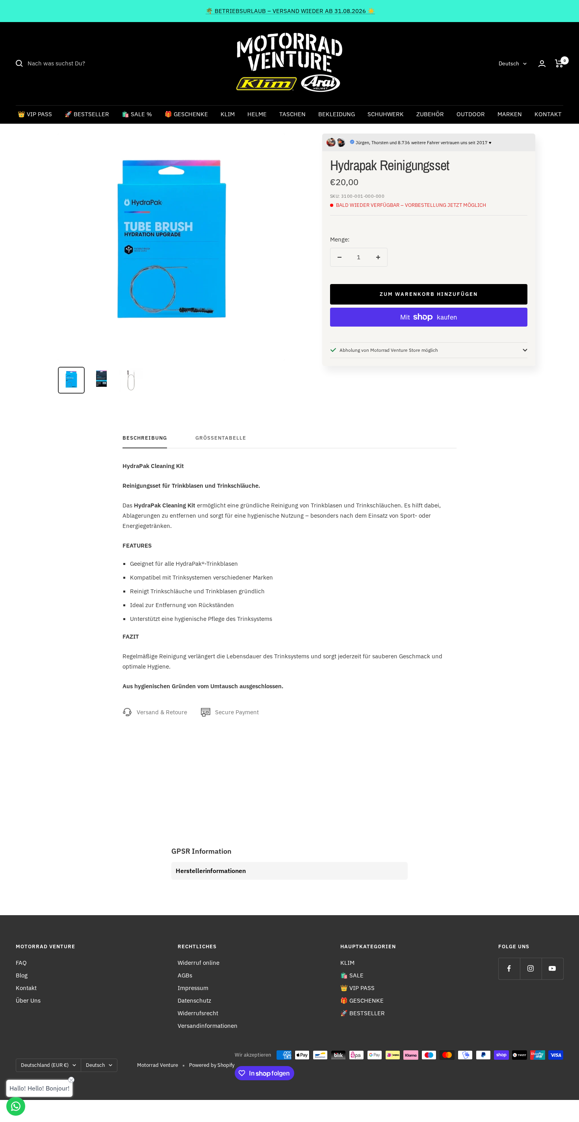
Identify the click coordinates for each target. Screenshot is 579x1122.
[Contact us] (15, 1106)
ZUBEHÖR (430, 114)
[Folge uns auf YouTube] (552, 968)
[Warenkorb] (559, 63)
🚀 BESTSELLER (87, 114)
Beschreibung (144, 438)
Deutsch (509, 63)
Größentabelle (220, 438)
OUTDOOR (471, 114)
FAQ (21, 962)
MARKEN (509, 114)
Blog (22, 975)
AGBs (185, 975)
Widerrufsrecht (198, 1013)
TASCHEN (292, 114)
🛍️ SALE (352, 975)
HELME (257, 114)
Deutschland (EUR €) (45, 1065)
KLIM (228, 114)
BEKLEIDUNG (336, 114)
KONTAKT (548, 114)
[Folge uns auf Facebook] (509, 968)
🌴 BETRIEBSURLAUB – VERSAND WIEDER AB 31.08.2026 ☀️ (290, 11)
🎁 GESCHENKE (186, 114)
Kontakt (26, 988)
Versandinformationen (208, 1025)
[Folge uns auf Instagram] (531, 968)
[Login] (542, 63)
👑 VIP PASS (35, 114)
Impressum (193, 988)
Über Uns (28, 1000)
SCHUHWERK (385, 114)
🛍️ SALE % (137, 114)
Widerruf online (198, 962)
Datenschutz (194, 1000)
